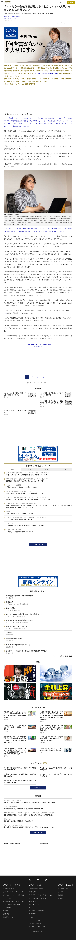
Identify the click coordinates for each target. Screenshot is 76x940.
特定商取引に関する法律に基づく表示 (13, 901)
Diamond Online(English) (36, 889)
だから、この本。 (12, 18)
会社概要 (60, 892)
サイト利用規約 (7, 898)
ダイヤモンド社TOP (63, 889)
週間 (46, 470)
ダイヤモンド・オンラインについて (13, 885)
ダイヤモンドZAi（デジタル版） (38, 898)
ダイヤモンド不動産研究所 (36, 911)
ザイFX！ (31, 907)
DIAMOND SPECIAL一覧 (12, 843)
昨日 (29, 470)
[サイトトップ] (7, 2)
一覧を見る (38, 788)
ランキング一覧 (38, 544)
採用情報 (60, 895)
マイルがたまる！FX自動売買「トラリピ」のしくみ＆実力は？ (56, 775)
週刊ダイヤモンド (34, 892)
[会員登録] (71, 2)
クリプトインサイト (34, 920)
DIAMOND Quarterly (35, 914)
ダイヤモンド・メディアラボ (37, 926)
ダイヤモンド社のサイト (36, 885)
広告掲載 (5, 911)
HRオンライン (33, 917)
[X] (30, 880)
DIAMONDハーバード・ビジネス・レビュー (41, 895)
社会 (5, 18)
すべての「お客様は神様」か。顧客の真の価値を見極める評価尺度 (20, 769)
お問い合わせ (7, 914)
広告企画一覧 (44, 843)
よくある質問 (7, 907)
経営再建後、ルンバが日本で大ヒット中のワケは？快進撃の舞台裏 (20, 781)
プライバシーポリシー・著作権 (11, 904)
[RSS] (46, 880)
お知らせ (60, 898)
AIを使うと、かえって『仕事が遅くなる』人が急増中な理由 (56, 769)
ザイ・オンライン (34, 904)
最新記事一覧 (38, 832)
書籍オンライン (33, 901)
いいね (64, 470)
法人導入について (8, 917)
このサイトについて (8, 889)
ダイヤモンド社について (65, 885)
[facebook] (38, 880)
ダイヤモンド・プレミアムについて (13, 892)
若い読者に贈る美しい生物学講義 (46, 73)
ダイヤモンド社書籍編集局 (12, 16)
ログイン (62, 2)
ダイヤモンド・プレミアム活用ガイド (13, 895)
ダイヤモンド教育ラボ (35, 923)
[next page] (49, 377)
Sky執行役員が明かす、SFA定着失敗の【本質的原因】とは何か (20, 775)
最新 (12, 470)
